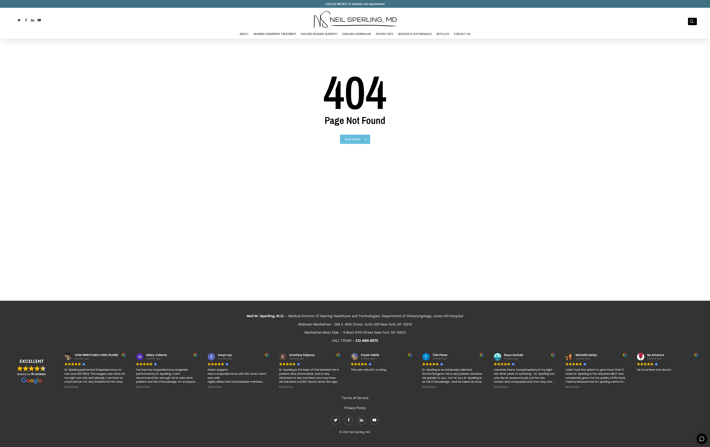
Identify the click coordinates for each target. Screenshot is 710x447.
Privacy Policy (355, 408)
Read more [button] (71, 387)
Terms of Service (355, 398)
